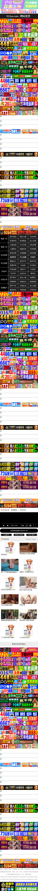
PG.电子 (32, 535)
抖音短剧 (13, 269)
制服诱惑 (33, 281)
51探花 (33, 269)
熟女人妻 (23, 277)
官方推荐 (4, 263)
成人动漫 (33, 241)
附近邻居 (13, 253)
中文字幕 (23, 245)
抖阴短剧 (23, 290)
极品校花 (13, 290)
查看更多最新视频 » (19, 644)
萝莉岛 (33, 273)
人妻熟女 (13, 249)
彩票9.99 (13, 265)
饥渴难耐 (23, 253)
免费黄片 (33, 277)
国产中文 (13, 286)
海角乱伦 (23, 281)
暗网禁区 (13, 281)
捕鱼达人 (13, 261)
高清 (22, 525)
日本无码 (33, 237)
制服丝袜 (23, 249)
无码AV (4, 271)
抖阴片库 (4, 279)
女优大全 (23, 273)
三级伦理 (13, 245)
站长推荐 (4, 255)
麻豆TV (23, 269)
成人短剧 (33, 286)
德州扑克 (33, 261)
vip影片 (6, 535)
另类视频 (33, 249)
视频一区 (4, 239)
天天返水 (33, 265)
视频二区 (4, 247)
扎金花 (23, 265)
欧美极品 (23, 241)
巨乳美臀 (33, 245)
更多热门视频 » (31, 539)
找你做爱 (33, 253)
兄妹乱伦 (23, 286)
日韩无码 (33, 290)
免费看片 (4, 288)
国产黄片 (13, 277)
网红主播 (23, 237)
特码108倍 (19, 535)
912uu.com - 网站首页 (18, 16)
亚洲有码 (13, 241)
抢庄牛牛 (23, 261)
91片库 (13, 273)
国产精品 (13, 237)
